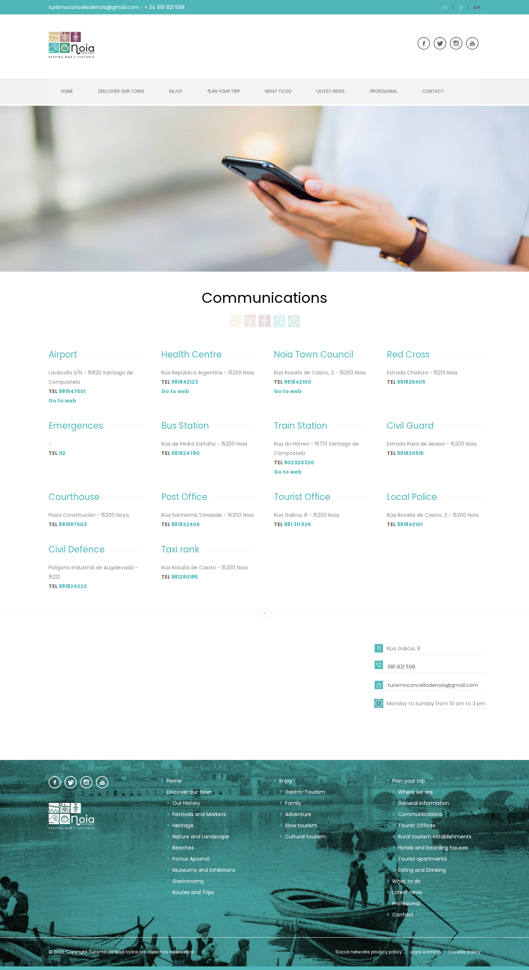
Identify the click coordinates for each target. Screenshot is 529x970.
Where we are (415, 792)
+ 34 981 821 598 (164, 7)
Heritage (183, 825)
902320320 (299, 462)
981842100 (297, 382)
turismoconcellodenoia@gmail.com (94, 7)
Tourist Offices (416, 825)
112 (62, 453)
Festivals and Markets (199, 814)
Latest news (331, 91)
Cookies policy (464, 952)
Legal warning (425, 952)
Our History (186, 803)
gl (461, 7)
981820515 (410, 453)
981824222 (73, 586)
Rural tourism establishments (434, 836)
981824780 (185, 453)
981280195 (184, 576)
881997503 (73, 524)
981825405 (411, 382)
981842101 (409, 524)
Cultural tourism (305, 836)
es (445, 7)
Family (293, 803)
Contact (433, 91)
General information (423, 803)
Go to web (62, 400)
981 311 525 (297, 524)
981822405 (185, 524)
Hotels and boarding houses (433, 847)
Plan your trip (224, 91)
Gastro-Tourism (305, 792)
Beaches (183, 847)
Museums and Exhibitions (203, 870)
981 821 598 (401, 666)
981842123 (184, 382)
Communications (420, 814)
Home (67, 91)
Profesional (383, 91)
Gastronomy (188, 881)
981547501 (72, 391)
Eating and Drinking (422, 870)
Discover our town (121, 91)
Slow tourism (301, 825)
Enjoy (175, 91)
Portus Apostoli (190, 858)
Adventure (298, 814)
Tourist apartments (422, 858)
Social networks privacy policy (368, 952)
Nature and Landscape (200, 836)
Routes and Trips (193, 892)
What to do (278, 91)
